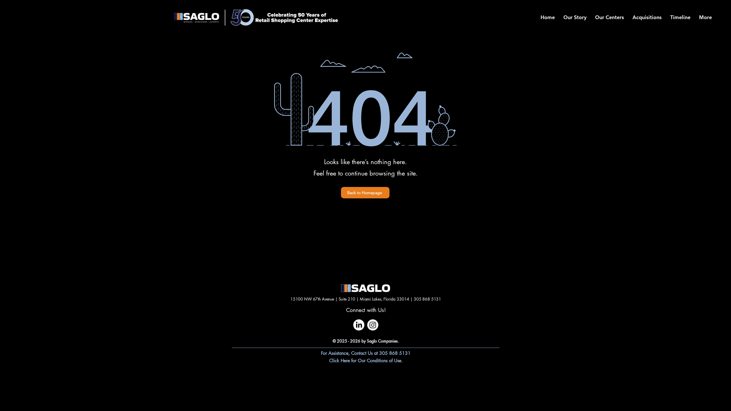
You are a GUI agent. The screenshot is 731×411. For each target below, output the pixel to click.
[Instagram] (372, 325)
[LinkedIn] (358, 325)
